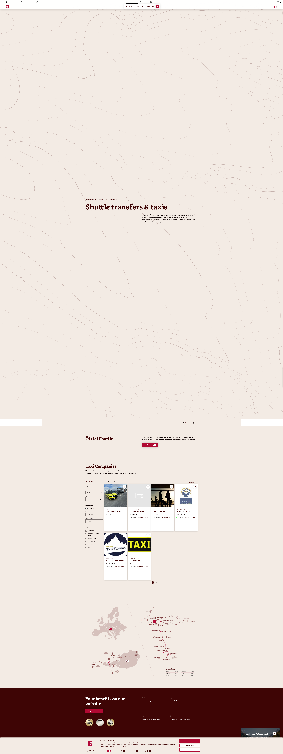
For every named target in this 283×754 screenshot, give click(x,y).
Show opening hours (142, 517)
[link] (153, 2)
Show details (157, 751)
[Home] (86, 199)
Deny (190, 749)
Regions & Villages (92, 199)
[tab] (132, 2)
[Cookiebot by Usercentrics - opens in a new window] (90, 751)
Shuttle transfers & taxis (111, 199)
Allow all (190, 741)
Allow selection (190, 745)
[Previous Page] (145, 582)
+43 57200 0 (11, 2)
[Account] (281, 2)
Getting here (36, 2)
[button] (94, 487)
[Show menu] (2, 6)
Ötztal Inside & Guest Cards (23, 2)
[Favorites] (278, 2)
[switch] (123, 751)
